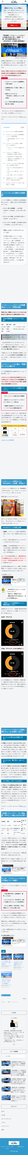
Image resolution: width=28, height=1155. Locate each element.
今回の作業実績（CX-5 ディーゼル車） (16, 139)
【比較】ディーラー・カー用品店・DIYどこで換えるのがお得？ (15, 179)
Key (14, 1028)
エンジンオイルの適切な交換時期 (14, 131)
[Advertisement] (14, 285)
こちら (24, 117)
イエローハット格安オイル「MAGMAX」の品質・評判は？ (14, 153)
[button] (25, 1056)
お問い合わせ (21, 1146)
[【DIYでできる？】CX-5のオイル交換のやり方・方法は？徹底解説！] (6, 974)
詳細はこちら (14, 25)
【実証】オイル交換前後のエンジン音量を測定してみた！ (16, 159)
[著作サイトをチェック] (14, 1044)
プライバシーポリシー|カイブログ (7, 1147)
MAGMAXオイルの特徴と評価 (15, 156)
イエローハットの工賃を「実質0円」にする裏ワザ (14, 144)
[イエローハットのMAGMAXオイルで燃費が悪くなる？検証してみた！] (18, 957)
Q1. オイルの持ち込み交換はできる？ (15, 168)
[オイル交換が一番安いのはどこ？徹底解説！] (6, 957)
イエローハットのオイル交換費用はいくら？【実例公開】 (15, 135)
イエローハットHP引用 (7, 440)
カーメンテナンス (6, 995)
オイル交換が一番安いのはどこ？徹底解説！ (6, 963)
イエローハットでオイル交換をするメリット (16, 148)
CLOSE (22, 127)
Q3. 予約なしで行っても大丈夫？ (15, 175)
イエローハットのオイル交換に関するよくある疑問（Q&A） (15, 164)
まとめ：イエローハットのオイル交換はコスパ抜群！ (15, 183)
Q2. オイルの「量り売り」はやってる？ (16, 172)
